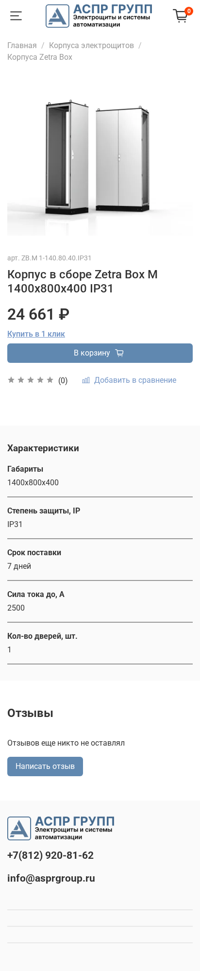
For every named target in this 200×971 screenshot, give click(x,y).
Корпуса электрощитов (91, 45)
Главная (22, 45)
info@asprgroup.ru (51, 878)
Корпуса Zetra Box (39, 57)
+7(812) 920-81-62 (50, 855)
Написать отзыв (45, 766)
